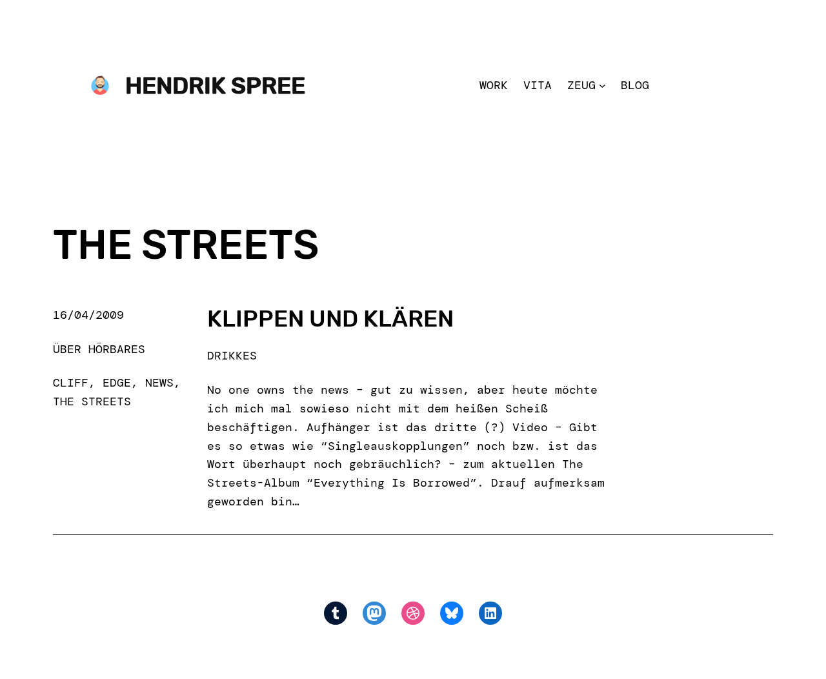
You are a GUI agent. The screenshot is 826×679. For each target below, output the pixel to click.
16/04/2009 (88, 315)
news (159, 382)
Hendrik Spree (215, 85)
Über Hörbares (99, 349)
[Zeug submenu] (602, 85)
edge (117, 382)
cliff (70, 382)
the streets (92, 401)
